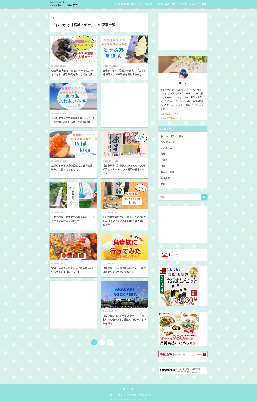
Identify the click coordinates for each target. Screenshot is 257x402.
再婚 (167, 4)
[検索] (204, 197)
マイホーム (194, 4)
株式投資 (183, 4)
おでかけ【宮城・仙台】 (126, 4)
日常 (204, 4)
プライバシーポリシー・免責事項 (121, 395)
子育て (160, 4)
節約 (174, 4)
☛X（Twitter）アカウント (172, 114)
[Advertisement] (124, 105)
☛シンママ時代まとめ (171, 118)
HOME (130, 389)
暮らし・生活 (167, 172)
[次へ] (110, 342)
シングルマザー (147, 4)
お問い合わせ (145, 395)
